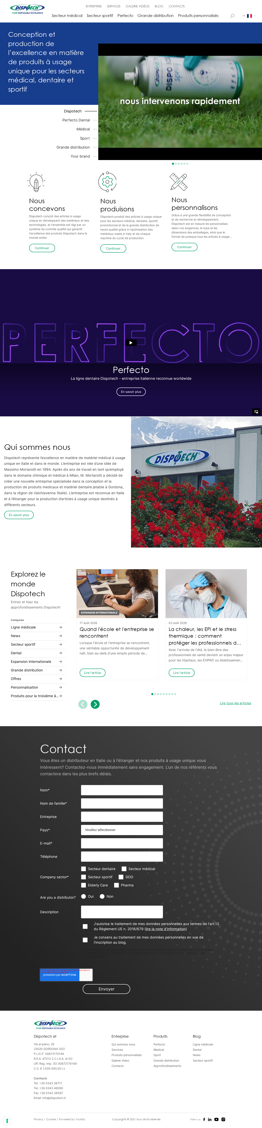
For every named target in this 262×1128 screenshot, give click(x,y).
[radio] (90, 896)
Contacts (118, 1066)
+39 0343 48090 (51, 1088)
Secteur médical (67, 15)
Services (117, 1049)
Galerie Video (120, 1060)
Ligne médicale (203, 1044)
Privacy (39, 1119)
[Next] (95, 704)
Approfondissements (167, 1066)
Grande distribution (156, 15)
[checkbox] (122, 877)
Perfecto (125, 15)
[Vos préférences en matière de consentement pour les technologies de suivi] (7, 1121)
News (196, 1055)
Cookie (51, 1119)
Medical (159, 1049)
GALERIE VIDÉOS (137, 6)
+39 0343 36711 (50, 1083)
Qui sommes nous (123, 1044)
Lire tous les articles (235, 703)
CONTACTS (177, 6)
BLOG (159, 6)
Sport (157, 1055)
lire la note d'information (166, 929)
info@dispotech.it (54, 1098)
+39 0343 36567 (51, 1093)
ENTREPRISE (94, 6)
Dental (197, 1049)
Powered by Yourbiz (72, 1119)
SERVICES (113, 6)
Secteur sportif (100, 15)
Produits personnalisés (198, 15)
